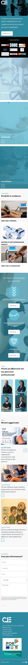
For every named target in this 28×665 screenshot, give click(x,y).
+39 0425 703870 (7, 631)
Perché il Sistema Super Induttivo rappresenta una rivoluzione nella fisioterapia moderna (13, 488)
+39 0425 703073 (7, 629)
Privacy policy (5, 662)
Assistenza (5, 137)
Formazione (6, 181)
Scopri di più (6, 33)
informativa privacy (15, 598)
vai (2, 97)
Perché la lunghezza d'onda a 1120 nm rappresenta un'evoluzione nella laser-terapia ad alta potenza (8, 455)
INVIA (4, 606)
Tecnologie (6, 93)
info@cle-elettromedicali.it (9, 633)
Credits (23, 662)
